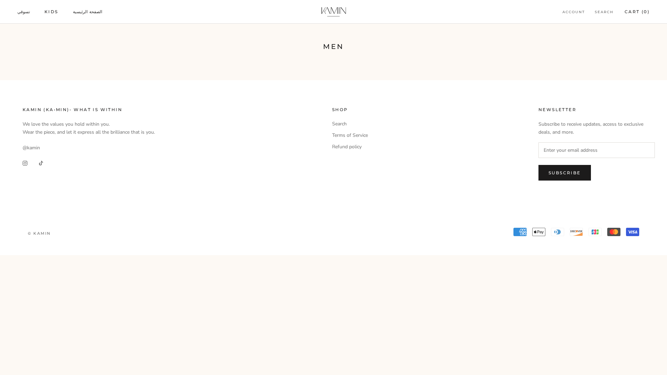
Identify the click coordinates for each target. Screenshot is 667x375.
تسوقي (23, 11)
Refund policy (347, 146)
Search (604, 12)
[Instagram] (25, 163)
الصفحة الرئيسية (87, 11)
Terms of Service (350, 135)
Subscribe (565, 172)
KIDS (51, 11)
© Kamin (39, 233)
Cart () (637, 11)
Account (573, 12)
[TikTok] (41, 163)
